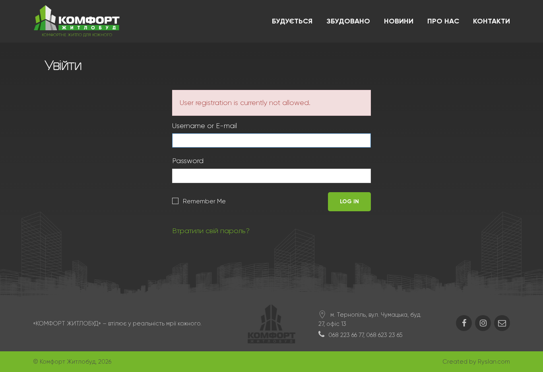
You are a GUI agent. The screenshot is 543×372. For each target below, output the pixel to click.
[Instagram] (483, 323)
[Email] (502, 323)
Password (188, 161)
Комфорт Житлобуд (67, 361)
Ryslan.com (494, 361)
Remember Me (204, 201)
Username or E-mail (204, 126)
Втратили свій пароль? (211, 231)
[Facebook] (464, 323)
